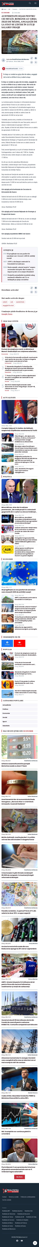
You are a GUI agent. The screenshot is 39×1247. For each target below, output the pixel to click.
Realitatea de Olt (19, 1217)
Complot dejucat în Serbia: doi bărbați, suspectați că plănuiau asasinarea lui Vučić (19, 429)
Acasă (4, 9)
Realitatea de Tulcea (7, 1217)
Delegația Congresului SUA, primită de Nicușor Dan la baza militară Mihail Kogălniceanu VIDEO (26, 541)
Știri (9, 9)
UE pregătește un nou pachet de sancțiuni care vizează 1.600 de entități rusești (21, 256)
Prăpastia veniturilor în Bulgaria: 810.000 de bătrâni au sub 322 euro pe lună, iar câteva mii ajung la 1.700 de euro (26, 460)
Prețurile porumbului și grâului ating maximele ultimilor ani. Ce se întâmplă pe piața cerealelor (21, 277)
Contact (4, 1197)
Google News (7, 314)
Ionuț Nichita (33, 943)
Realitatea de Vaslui (7, 1226)
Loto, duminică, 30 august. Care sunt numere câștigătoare (24, 470)
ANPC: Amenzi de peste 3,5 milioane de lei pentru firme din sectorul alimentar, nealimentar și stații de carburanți (18, 984)
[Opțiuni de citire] (35, 1243)
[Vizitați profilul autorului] (3, 60)
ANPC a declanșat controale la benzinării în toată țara (19, 263)
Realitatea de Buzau (20, 1226)
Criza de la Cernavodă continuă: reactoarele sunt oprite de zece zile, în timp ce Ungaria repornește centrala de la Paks (21, 359)
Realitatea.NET (6, 1211)
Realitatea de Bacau (20, 59)
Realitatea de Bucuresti (24, 1214)
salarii (5, 302)
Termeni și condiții (13, 1197)
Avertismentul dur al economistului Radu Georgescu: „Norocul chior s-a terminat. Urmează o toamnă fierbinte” (18, 801)
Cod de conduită (6, 1200)
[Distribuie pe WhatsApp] (31, 62)
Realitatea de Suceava (8, 1220)
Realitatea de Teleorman (8, 1214)
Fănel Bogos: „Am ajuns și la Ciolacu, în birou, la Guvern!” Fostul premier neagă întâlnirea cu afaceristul (25, 439)
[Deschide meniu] (35, 3)
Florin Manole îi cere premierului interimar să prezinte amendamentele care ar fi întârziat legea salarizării (18, 1169)
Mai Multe (19, 1177)
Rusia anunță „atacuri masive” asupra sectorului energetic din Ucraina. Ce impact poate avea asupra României (21, 269)
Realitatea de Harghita (22, 1220)
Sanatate (8, 372)
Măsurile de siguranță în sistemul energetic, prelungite (26, 628)
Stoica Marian (32, 979)
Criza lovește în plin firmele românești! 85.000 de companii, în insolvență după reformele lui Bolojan (18, 875)
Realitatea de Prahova (21, 1223)
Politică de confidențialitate (28, 1197)
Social (7, 381)
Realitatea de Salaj (31, 1217)
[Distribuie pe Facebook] (35, 58)
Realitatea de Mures (7, 1223)
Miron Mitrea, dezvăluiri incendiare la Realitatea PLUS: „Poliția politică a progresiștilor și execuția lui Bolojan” (26, 520)
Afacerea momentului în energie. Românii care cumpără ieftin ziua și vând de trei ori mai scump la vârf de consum (19, 1060)
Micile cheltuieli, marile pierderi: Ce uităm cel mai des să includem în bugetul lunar (18, 838)
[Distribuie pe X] (35, 62)
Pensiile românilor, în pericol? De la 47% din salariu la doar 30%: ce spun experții (19, 912)
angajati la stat (8, 305)
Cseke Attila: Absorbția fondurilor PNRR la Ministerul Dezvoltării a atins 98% (18, 1097)
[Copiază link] (31, 58)
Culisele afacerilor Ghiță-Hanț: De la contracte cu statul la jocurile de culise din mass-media (26, 530)
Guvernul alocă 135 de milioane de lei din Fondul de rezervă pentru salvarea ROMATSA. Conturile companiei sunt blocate (19, 1022)
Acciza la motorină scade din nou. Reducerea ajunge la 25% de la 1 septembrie (19, 947)
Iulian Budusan (32, 796)
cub (11, 302)
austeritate (20, 302)
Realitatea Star (29, 1211)
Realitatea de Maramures (9, 1229)
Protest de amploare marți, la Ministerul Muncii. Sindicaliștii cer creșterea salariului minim (19, 351)
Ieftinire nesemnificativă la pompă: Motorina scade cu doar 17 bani (16, 765)
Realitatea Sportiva (17, 1211)
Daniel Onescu (32, 1093)
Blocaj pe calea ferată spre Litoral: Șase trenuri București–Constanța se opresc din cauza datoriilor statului (26, 449)
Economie (15, 9)
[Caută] (30, 3)
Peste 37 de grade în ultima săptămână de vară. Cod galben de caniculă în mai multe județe (20, 377)
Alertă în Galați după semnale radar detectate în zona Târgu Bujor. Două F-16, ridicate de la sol (20, 386)
